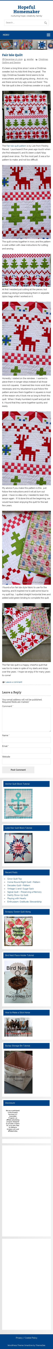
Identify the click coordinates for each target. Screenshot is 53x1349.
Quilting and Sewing (11, 62)
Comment (7, 706)
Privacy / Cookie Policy (26, 1338)
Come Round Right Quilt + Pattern (23, 882)
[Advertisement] (12, 1190)
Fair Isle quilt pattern (17, 146)
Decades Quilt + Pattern (18, 885)
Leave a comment (14, 682)
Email (5, 746)
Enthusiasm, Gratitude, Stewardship (24, 901)
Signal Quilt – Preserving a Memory (24, 892)
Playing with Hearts (16, 898)
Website (6, 757)
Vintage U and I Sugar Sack (20, 888)
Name (5, 735)
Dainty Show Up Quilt (17, 895)
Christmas (43, 59)
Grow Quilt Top (14, 879)
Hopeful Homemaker (26, 9)
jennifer (30, 59)
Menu (6, 34)
